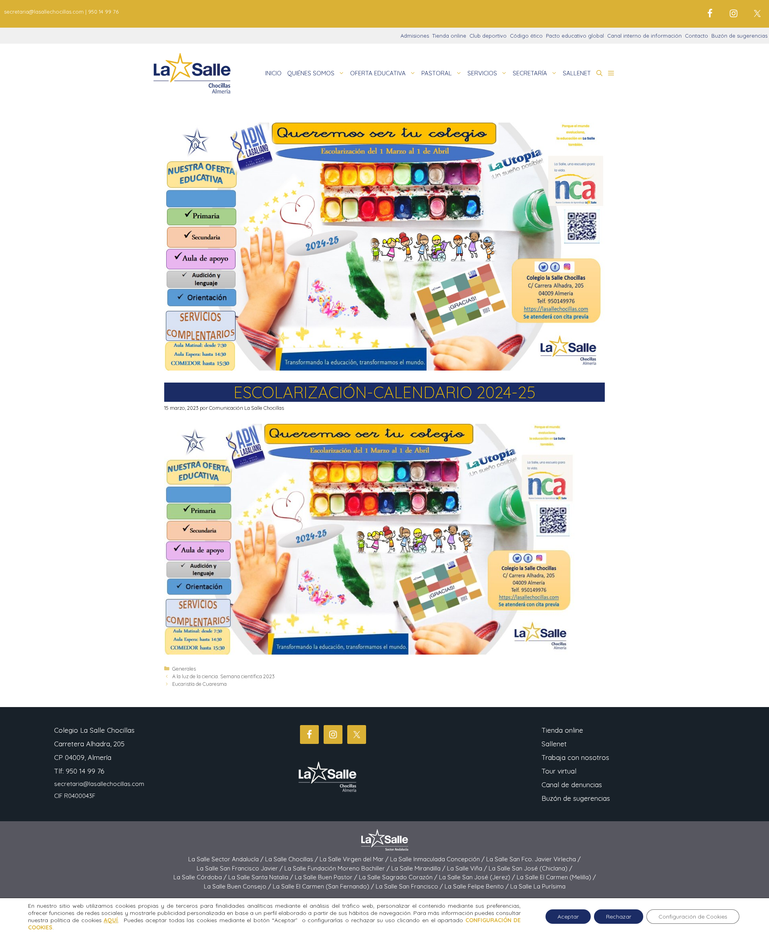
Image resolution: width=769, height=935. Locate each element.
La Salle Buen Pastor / (327, 877)
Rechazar (618, 916)
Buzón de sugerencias (739, 35)
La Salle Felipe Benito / (477, 886)
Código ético (526, 35)
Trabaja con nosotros (575, 757)
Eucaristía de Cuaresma (199, 684)
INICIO (273, 73)
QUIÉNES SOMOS (310, 73)
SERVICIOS (482, 73)
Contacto (696, 35)
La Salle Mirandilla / (419, 868)
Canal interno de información (644, 35)
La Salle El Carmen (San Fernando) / (324, 886)
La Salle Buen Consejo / (238, 886)
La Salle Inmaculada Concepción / (438, 859)
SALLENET (577, 73)
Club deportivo (488, 35)
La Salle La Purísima (538, 886)
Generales (184, 668)
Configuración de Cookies (692, 916)
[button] (599, 73)
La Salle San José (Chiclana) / (530, 868)
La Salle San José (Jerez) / (478, 877)
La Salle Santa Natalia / (261, 877)
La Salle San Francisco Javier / (240, 868)
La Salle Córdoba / (200, 877)
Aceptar (568, 916)
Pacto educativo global (575, 35)
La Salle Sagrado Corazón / (399, 877)
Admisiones (415, 35)
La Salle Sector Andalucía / (226, 859)
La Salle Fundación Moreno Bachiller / (337, 868)
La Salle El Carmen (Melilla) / (556, 877)
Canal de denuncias (572, 784)
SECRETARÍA (530, 73)
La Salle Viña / (468, 868)
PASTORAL (436, 73)
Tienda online (449, 35)
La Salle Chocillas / (292, 859)
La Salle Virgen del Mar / (355, 859)
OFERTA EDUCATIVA (378, 73)
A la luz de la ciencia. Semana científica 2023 (223, 676)
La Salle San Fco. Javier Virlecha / (533, 859)
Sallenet (554, 744)
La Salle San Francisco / (410, 886)
